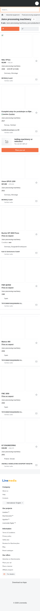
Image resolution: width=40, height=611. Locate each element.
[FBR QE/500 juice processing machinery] (20, 270)
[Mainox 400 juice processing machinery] (20, 327)
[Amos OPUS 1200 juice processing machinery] (20, 167)
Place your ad (20, 150)
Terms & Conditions (8, 532)
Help (3, 494)
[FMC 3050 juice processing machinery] (20, 379)
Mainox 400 (6, 342)
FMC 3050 (5, 393)
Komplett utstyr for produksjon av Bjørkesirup (19, 111)
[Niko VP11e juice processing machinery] (20, 45)
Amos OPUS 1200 (8, 181)
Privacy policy (6, 536)
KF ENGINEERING (9, 445)
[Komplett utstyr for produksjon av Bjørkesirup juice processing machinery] (20, 97)
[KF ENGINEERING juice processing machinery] (20, 431)
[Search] (37, 10)
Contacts (5, 498)
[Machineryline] (2, 15)
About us (5, 491)
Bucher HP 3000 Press (10, 233)
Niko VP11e (6, 60)
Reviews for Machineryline (10, 543)
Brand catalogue (7, 550)
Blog (3, 547)
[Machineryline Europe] (14, 3)
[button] (37, 3)
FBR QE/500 (6, 285)
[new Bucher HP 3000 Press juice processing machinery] (20, 219)
